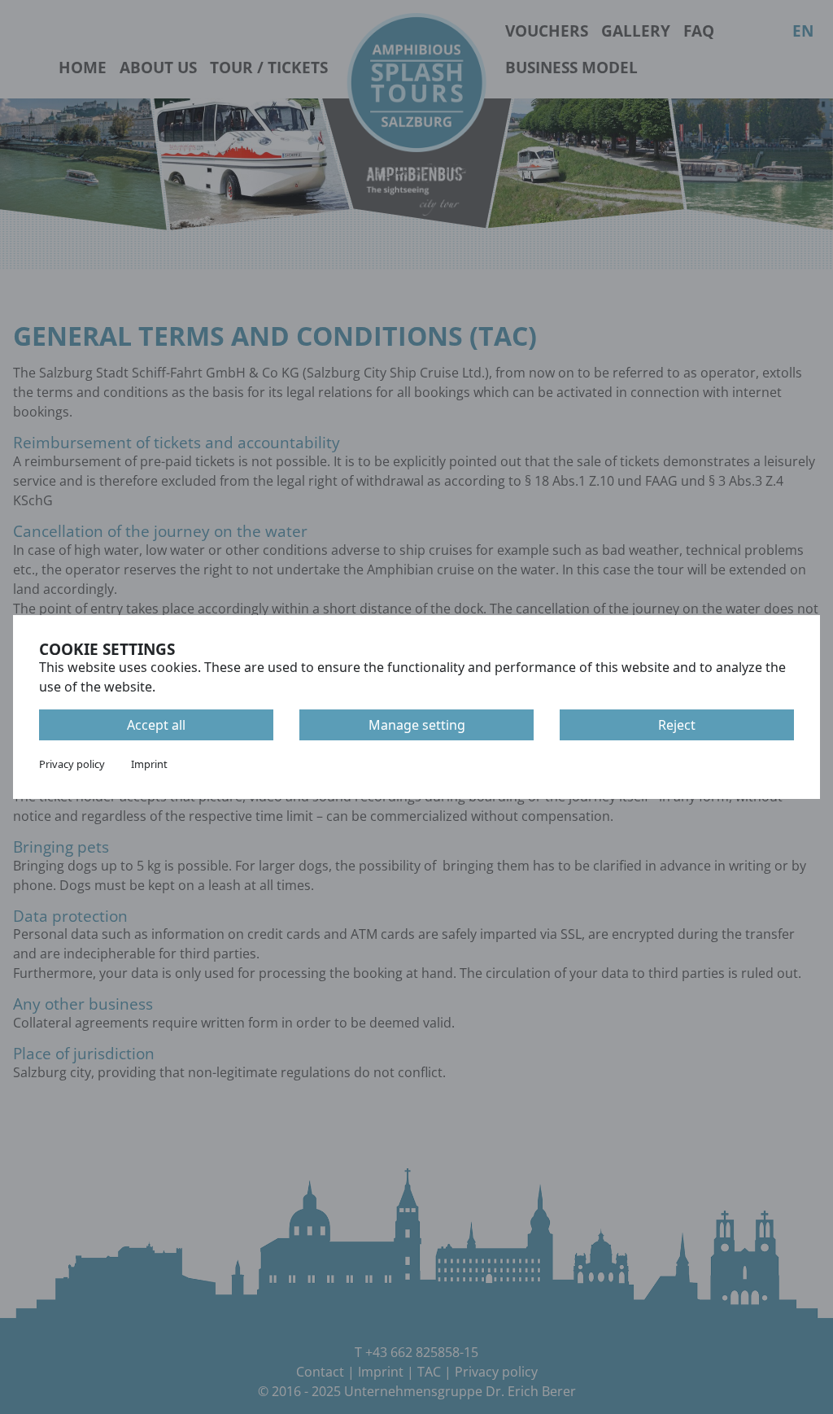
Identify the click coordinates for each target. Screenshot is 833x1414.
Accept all (156, 725)
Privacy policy (72, 764)
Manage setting (417, 725)
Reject (677, 725)
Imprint (149, 764)
